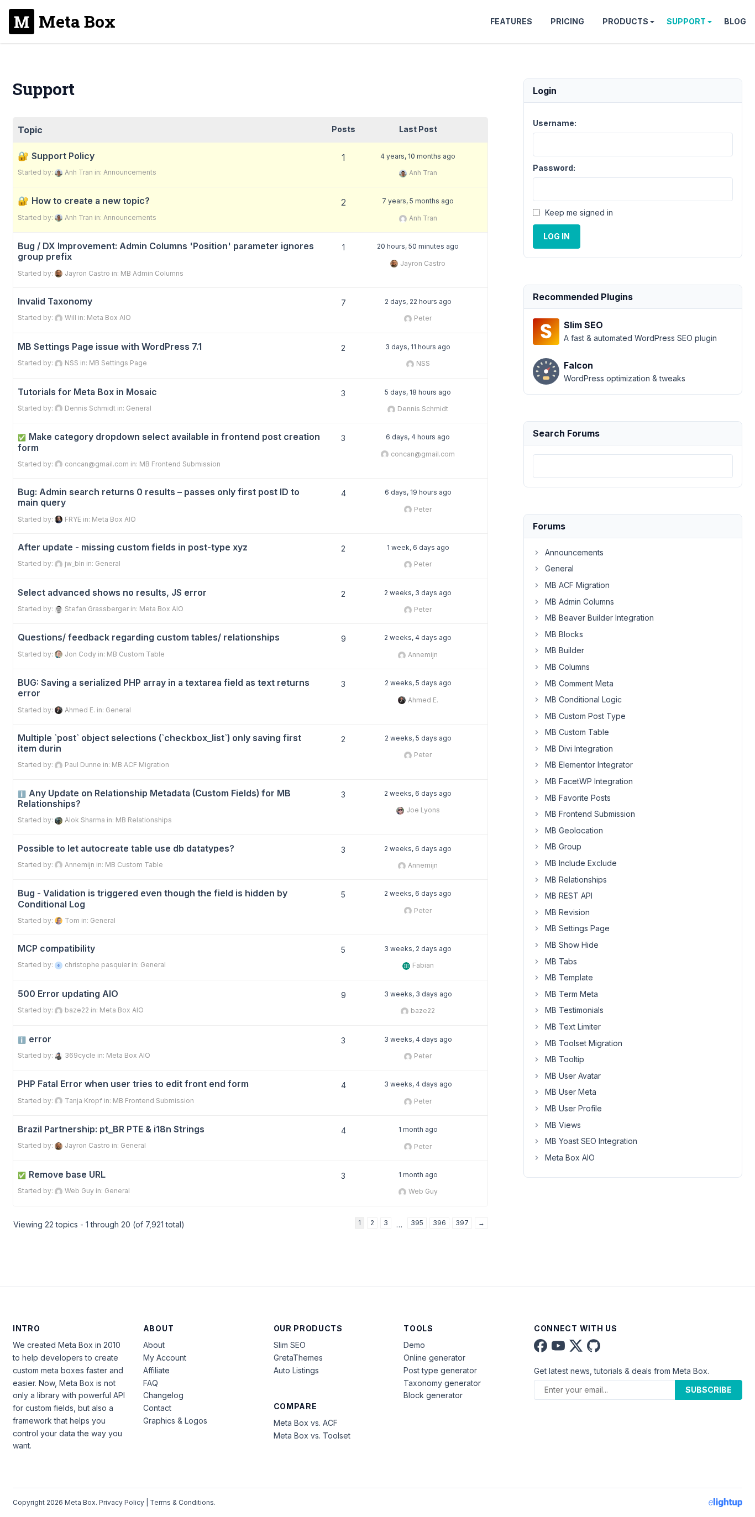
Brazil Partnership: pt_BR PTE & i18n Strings (111, 1129)
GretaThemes (298, 1357)
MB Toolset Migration (583, 1043)
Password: (554, 167)
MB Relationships (144, 820)
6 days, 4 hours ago (418, 437)
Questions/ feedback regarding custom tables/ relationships (149, 637)
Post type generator (440, 1370)
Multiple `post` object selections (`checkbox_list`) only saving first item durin (159, 743)
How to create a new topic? (91, 201)
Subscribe (708, 1389)
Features (511, 21)
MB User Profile (573, 1108)
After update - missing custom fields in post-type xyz (133, 547)
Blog (735, 21)
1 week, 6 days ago (418, 547)
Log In (556, 236)
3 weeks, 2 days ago (418, 948)
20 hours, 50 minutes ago (418, 246)
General (138, 408)
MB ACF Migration (140, 764)
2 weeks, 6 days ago (418, 793)
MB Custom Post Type (585, 716)
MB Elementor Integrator (589, 764)
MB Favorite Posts (578, 797)
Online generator (434, 1357)
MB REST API (569, 895)
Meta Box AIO (109, 317)
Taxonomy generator (442, 1383)
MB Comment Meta (579, 683)
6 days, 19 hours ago (418, 492)
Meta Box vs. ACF (306, 1422)
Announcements (129, 172)
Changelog (163, 1395)
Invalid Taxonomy (55, 301)
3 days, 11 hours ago (417, 347)
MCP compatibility (56, 948)
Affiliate (156, 1370)
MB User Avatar (573, 1075)
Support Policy (63, 156)
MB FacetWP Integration (589, 781)
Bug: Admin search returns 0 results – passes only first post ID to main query (159, 497)
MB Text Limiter (573, 1026)
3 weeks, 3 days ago (418, 994)
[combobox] (633, 466)
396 (439, 1223)
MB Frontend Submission (180, 464)
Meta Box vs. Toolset (312, 1435)
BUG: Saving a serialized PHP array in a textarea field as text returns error (164, 688)
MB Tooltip (564, 1059)
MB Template (569, 977)
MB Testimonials (574, 1010)
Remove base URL (62, 1174)
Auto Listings (296, 1370)
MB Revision (567, 912)
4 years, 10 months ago (417, 156)
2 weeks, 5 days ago (418, 683)
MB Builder (564, 650)
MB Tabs (561, 961)
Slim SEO (290, 1345)
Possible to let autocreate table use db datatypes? (126, 848)
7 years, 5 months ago (418, 201)
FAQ (150, 1383)
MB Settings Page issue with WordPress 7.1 (110, 347)
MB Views (563, 1125)
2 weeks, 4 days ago (418, 637)
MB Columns (567, 666)
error (34, 1039)
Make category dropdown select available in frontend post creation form (169, 442)
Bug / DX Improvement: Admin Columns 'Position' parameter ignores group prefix (166, 251)
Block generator (433, 1395)
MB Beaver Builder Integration (599, 617)
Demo (414, 1345)
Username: (554, 123)
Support (686, 21)
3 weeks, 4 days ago (418, 1039)
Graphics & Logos (175, 1420)
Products (625, 21)
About (154, 1345)
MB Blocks (564, 634)
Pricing (567, 21)
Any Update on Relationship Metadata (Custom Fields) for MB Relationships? (154, 798)
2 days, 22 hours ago (418, 301)
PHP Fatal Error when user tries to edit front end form (133, 1084)
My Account (164, 1357)
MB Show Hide (572, 944)
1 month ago (418, 1129)
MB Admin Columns (151, 273)
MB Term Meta (571, 994)
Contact (157, 1408)
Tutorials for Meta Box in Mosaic (87, 392)
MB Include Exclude (581, 863)
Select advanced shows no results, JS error (112, 592)
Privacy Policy (121, 1502)
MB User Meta (570, 1091)
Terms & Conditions (182, 1502)
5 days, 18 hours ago (418, 392)
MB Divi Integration (579, 748)
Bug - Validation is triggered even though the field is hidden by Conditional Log (152, 898)
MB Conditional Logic (583, 699)
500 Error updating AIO (68, 994)
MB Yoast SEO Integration (591, 1141)
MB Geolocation (574, 830)
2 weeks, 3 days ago (418, 593)
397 (462, 1223)
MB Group (563, 846)
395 (417, 1223)
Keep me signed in (579, 212)
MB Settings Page (118, 363)
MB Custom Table (136, 654)
